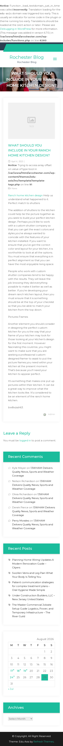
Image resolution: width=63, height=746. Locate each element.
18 (18, 670)
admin (51, 414)
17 (11, 670)
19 (24, 670)
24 (11, 677)
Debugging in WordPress (15, 28)
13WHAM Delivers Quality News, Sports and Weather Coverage (33, 471)
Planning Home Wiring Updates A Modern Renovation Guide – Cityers (33, 563)
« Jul (10, 688)
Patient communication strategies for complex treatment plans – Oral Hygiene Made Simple (33, 586)
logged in (25, 440)
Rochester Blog (27, 57)
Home (14, 188)
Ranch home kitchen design (25, 195)
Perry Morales (20, 520)
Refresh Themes (43, 741)
